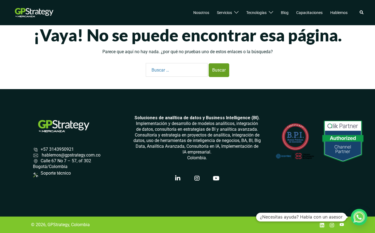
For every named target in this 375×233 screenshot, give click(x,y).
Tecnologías (256, 12)
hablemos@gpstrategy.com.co (70, 155)
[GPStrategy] (34, 12)
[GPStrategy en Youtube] (216, 178)
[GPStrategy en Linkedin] (178, 178)
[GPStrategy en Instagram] (197, 178)
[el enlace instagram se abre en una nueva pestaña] (332, 224)
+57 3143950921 (57, 149)
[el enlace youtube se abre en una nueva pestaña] (342, 224)
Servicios (224, 12)
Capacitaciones (309, 12)
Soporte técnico (56, 173)
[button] (362, 12)
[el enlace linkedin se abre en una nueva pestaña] (322, 224)
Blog (285, 12)
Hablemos (339, 12)
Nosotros (201, 12)
